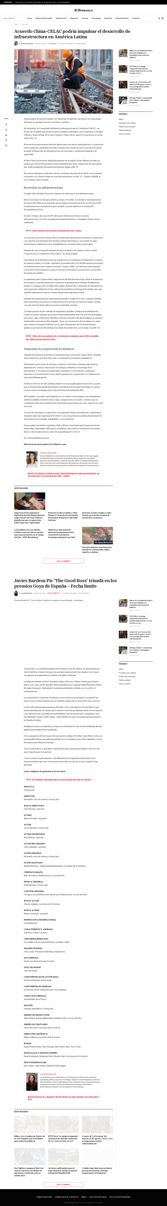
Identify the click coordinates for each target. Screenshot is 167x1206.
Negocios (74, 18)
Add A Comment (64, 561)
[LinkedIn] (6, 135)
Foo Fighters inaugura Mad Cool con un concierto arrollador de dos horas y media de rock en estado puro (28, 1172)
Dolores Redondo (27, 43)
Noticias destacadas (43, 18)
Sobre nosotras (124, 134)
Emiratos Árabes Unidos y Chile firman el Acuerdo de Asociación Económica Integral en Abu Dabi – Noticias (63, 516)
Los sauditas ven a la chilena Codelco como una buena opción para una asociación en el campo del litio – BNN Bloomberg (29, 533)
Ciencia (85, 18)
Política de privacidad (127, 127)
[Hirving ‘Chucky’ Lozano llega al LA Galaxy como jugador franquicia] (123, 100)
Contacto (136, 18)
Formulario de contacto (127, 123)
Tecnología (96, 18)
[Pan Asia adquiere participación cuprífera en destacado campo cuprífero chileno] (97, 535)
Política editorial (125, 130)
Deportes (108, 18)
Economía (52, 43)
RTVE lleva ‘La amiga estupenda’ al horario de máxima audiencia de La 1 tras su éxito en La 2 (140, 69)
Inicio (29, 18)
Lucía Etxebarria (26, 593)
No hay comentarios (67, 43)
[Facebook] (6, 124)
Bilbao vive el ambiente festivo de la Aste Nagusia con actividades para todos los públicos (140, 54)
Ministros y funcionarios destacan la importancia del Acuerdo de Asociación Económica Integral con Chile (61, 533)
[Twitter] (6, 130)
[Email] (6, 145)
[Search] (159, 18)
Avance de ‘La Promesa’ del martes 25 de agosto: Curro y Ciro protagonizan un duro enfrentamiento (43, 2)
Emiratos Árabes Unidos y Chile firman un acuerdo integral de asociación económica (96, 515)
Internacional (61, 18)
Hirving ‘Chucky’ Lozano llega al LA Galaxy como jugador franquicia (140, 100)
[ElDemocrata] (83, 10)
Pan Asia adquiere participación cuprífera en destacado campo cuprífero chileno (97, 549)
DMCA (121, 119)
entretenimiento (53, 593)
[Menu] (163, 18)
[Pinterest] (6, 140)
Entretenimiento (122, 18)
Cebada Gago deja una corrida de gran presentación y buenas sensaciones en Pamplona (97, 1170)
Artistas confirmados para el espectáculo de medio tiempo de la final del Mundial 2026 (62, 1170)
